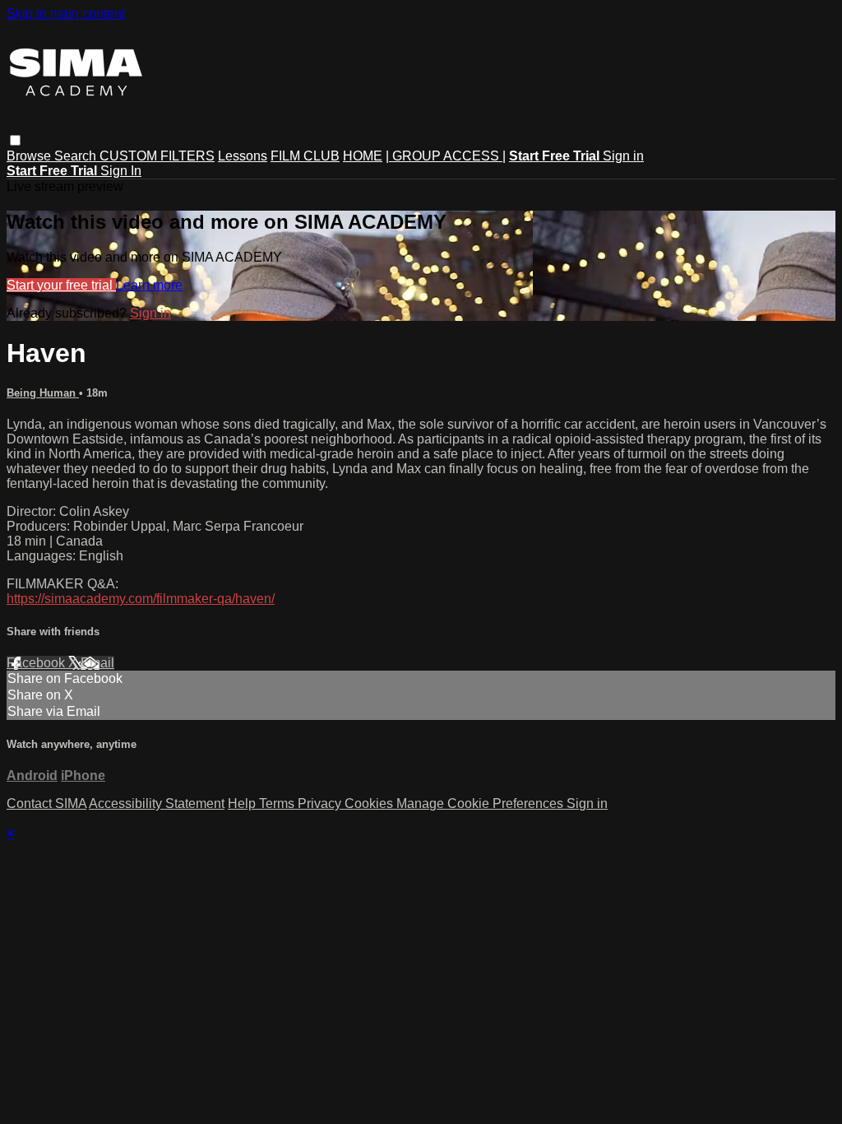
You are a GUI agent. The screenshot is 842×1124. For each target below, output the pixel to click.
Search (76, 156)
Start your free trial (61, 285)
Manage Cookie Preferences (481, 803)
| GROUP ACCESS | (446, 156)
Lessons (242, 156)
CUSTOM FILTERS (157, 156)
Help (243, 803)
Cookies (370, 803)
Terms (278, 803)
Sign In (120, 171)
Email (97, 663)
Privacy (321, 803)
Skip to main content (66, 14)
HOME (362, 156)
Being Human (43, 393)
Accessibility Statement (156, 803)
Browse (30, 156)
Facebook (37, 663)
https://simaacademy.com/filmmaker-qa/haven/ (141, 599)
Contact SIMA (46, 803)
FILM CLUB (305, 156)
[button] (15, 140)
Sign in (623, 156)
